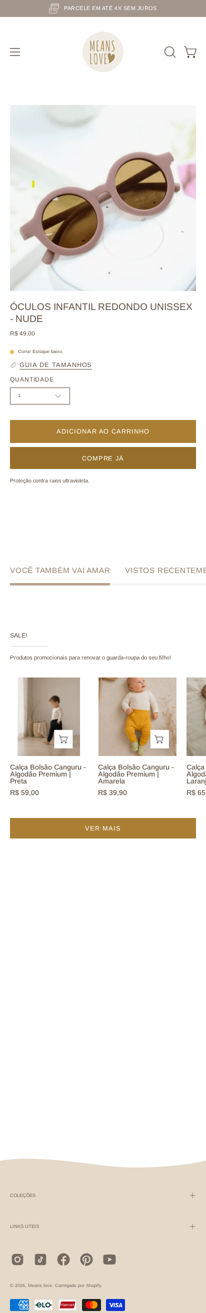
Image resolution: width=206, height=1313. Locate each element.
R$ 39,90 (112, 792)
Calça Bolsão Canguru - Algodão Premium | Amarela (136, 774)
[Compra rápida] (63, 739)
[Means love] (103, 52)
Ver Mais (103, 828)
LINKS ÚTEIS (24, 1226)
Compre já (103, 458)
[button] (169, 52)
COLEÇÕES (23, 1195)
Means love (40, 1285)
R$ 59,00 (24, 792)
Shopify (93, 1285)
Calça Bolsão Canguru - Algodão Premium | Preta (48, 774)
